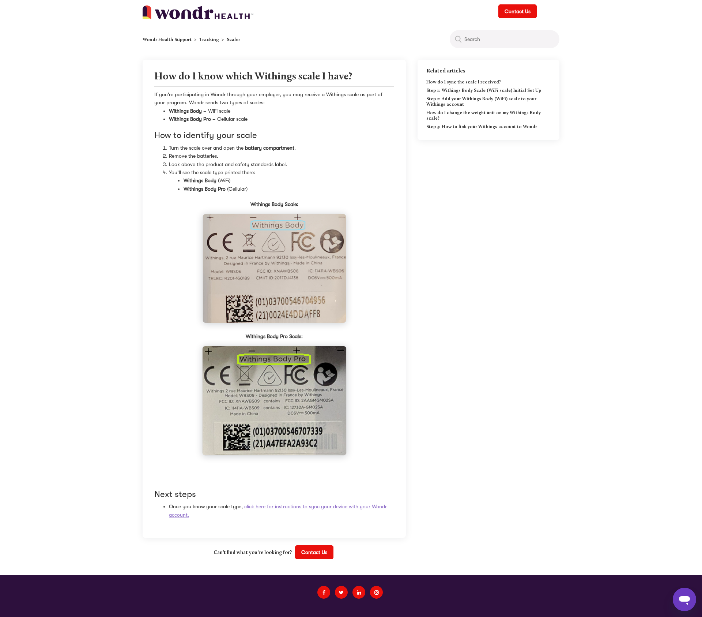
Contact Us (518, 11)
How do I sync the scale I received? (463, 82)
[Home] (198, 11)
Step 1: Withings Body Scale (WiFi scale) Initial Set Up (483, 91)
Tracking (209, 39)
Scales (234, 39)
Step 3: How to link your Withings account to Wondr (481, 127)
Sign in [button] (548, 11)
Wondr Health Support (167, 39)
